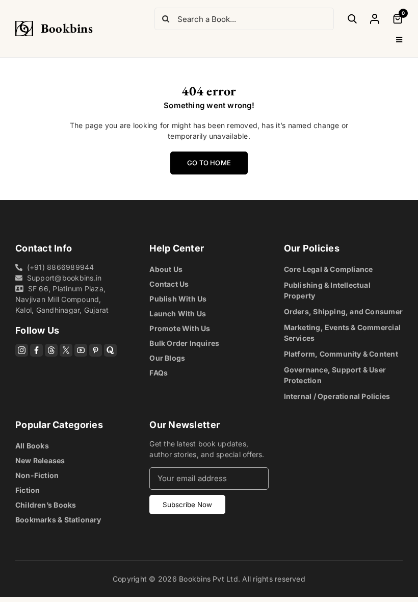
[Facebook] (36, 350)
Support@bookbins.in (64, 277)
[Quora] (110, 350)
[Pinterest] (95, 350)
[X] (66, 350)
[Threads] (51, 350)
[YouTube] (80, 350)
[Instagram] (21, 350)
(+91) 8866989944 (60, 267)
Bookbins (67, 28)
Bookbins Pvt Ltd (208, 578)
